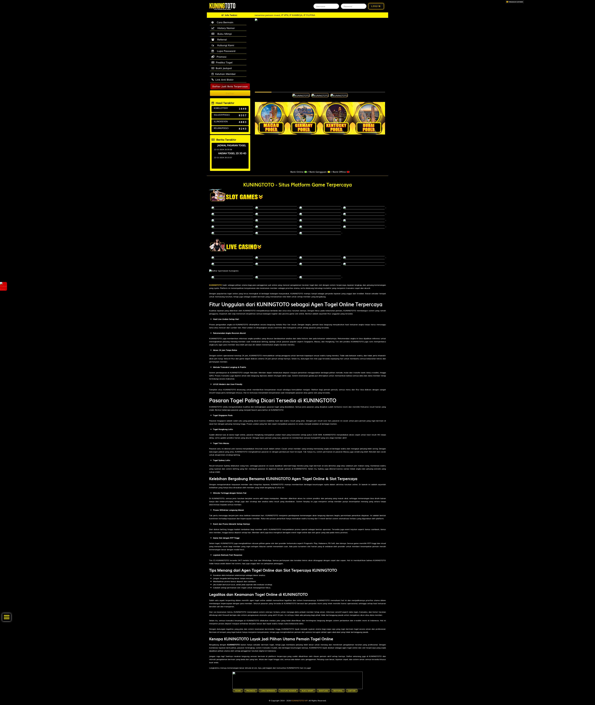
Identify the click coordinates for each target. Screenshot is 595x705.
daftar (351, 690)
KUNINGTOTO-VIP (299, 700)
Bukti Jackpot (224, 68)
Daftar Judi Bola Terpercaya (230, 86)
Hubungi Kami (225, 45)
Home (238, 690)
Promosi (221, 56)
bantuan (323, 690)
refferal (338, 690)
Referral (221, 39)
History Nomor (225, 28)
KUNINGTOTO (215, 285)
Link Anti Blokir (224, 79)
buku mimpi (307, 690)
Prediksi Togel (224, 62)
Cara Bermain (224, 22)
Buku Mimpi (224, 33)
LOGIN (376, 6)
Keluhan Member (225, 74)
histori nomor (288, 690)
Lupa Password (225, 51)
